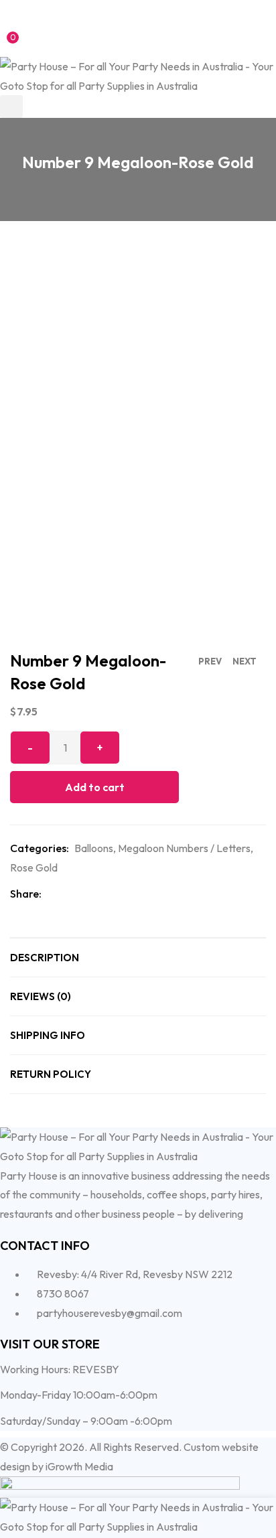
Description (44, 957)
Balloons (93, 848)
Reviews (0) (40, 996)
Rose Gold (34, 867)
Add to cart (95, 787)
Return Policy (50, 1074)
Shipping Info (47, 1035)
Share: (26, 893)
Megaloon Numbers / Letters (184, 848)
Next (244, 661)
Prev (210, 661)
